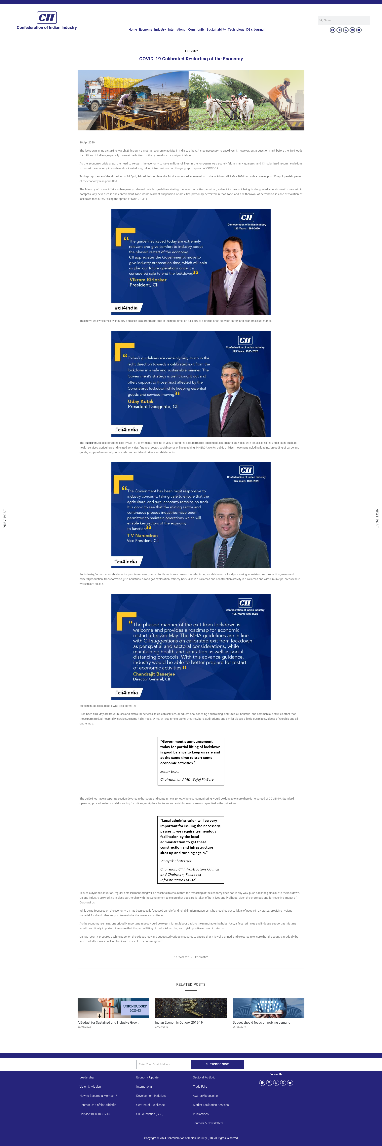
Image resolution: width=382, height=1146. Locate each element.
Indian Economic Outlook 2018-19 (179, 1022)
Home (133, 29)
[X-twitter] (346, 30)
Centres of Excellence (150, 1105)
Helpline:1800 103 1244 (95, 1114)
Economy (145, 29)
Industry (160, 29)
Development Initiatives (151, 1096)
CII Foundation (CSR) (150, 1114)
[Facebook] (332, 30)
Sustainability (216, 29)
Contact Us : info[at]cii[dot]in (98, 1105)
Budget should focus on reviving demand (261, 1022)
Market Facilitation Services (211, 1105)
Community (196, 29)
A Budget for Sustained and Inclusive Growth (109, 1022)
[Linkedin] (352, 30)
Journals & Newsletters (208, 1123)
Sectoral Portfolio (204, 1077)
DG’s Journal (255, 29)
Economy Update (147, 1077)
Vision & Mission (90, 1086)
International (177, 29)
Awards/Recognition (206, 1096)
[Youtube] (359, 30)
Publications (201, 1114)
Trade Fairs (200, 1086)
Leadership (87, 1077)
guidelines (91, 442)
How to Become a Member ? (98, 1096)
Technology (236, 29)
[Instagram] (339, 30)
